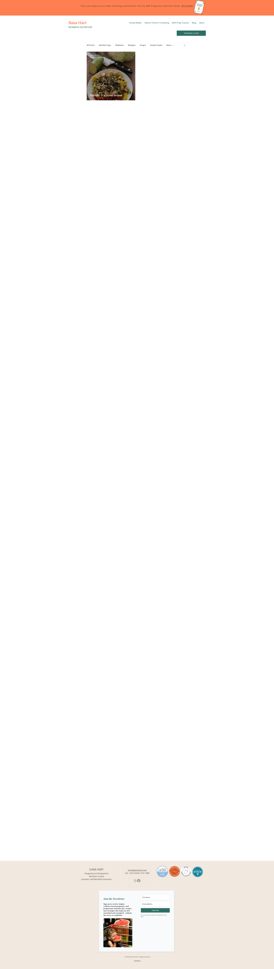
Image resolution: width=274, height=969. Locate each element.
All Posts (91, 45)
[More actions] (131, 56)
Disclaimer (137, 961)
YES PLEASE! (187, 6)
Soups (143, 45)
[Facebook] (138, 880)
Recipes (132, 45)
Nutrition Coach (96, 876)
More (169, 45)
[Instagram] (135, 880)
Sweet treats (156, 45)
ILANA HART (96, 869)
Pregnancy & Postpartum (97, 873)
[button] (185, 45)
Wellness (119, 45)
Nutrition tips (105, 45)
